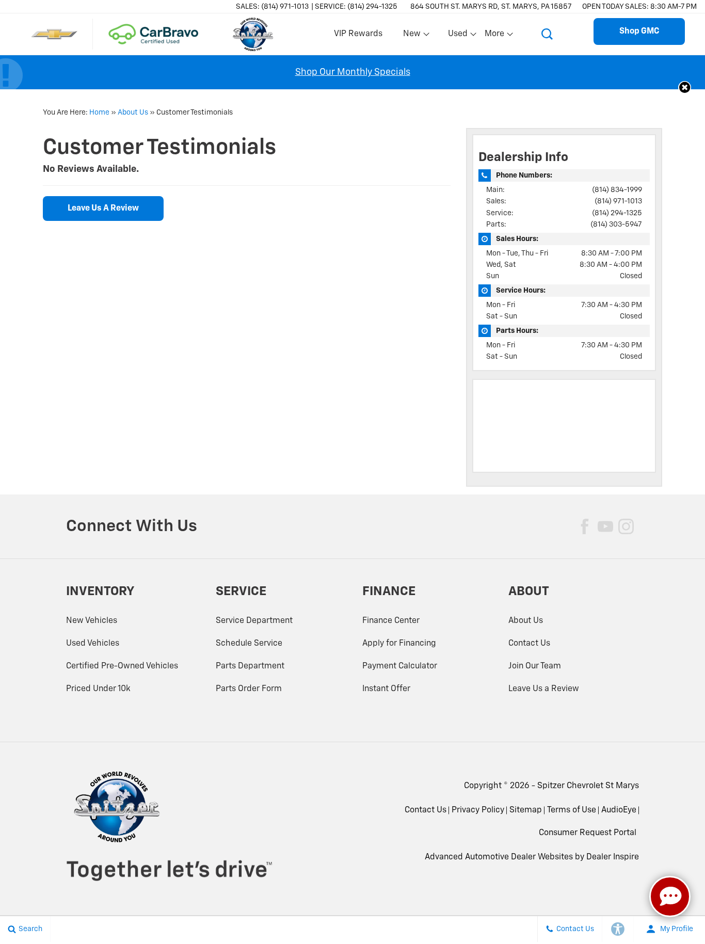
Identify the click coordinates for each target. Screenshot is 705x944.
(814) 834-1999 (617, 190)
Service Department (254, 621)
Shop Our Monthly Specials (352, 72)
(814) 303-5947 (616, 224)
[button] (547, 34)
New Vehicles (91, 621)
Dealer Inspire (612, 857)
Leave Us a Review (543, 689)
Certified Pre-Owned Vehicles (122, 666)
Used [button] (458, 36)
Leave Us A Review (103, 208)
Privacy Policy (478, 810)
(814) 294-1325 (617, 213)
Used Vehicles (92, 643)
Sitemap (525, 810)
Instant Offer (386, 689)
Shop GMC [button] (639, 31)
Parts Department (250, 666)
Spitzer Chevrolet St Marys (588, 786)
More (495, 36)
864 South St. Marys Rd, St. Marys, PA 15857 (491, 6)
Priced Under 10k (98, 689)
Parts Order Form (249, 689)
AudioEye (618, 810)
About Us (133, 112)
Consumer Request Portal (587, 833)
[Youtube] (605, 526)
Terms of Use (571, 810)
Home (99, 112)
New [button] (413, 36)
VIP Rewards (358, 34)
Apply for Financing (399, 643)
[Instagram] (626, 526)
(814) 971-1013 (618, 201)
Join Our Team (534, 666)
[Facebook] (584, 526)
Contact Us (529, 643)
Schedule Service (249, 643)
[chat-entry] (670, 896)
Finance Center (391, 621)
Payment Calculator (399, 666)
